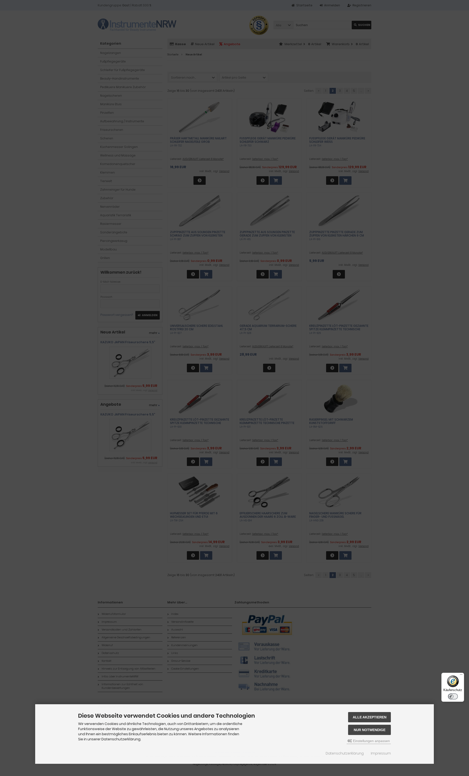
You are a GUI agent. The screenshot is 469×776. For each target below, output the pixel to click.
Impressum (381, 753)
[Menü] (461, 676)
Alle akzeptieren (369, 717)
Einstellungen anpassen (371, 741)
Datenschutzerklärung (345, 753)
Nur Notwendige (369, 730)
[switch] (453, 696)
